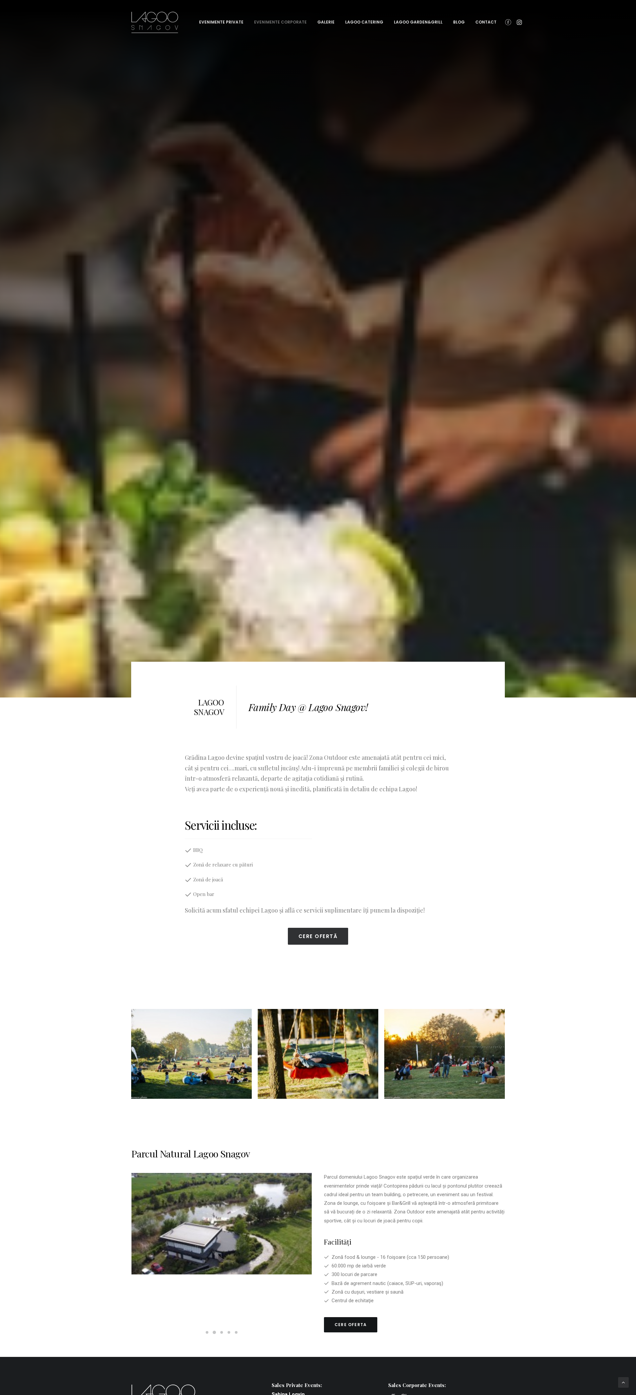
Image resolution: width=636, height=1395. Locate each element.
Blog (459, 22)
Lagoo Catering (364, 22)
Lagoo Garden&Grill (418, 22)
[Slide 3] (221, 1332)
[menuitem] (221, 22)
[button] (509, 22)
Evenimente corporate (280, 22)
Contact (486, 22)
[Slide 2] (214, 1332)
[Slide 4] (229, 1332)
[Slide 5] (236, 1332)
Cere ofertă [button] (318, 936)
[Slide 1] (207, 1332)
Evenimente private (221, 22)
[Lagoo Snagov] (154, 22)
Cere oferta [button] (351, 1324)
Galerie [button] (326, 22)
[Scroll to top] (623, 1382)
